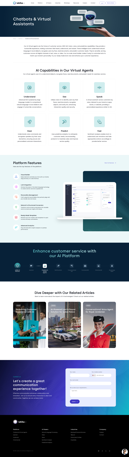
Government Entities (76, 437)
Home (32, 3)
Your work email (74, 380)
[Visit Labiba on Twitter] (106, 451)
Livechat (15, 435)
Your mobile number (97, 372)
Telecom (73, 435)
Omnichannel (16, 440)
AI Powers (48, 3)
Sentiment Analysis (47, 440)
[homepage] (19, 2)
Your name (72, 372)
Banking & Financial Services (78, 432)
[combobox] (94, 375)
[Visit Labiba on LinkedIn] (98, 451)
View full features (109, 163)
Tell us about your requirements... (78, 387)
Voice (43, 437)
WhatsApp (67, 3)
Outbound (16, 437)
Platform (40, 3)
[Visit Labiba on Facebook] (102, 451)
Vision (43, 435)
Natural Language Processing (49, 432)
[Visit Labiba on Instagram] (109, 451)
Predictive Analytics (47, 442)
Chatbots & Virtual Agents (20, 432)
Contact (93, 3)
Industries (57, 3)
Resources (76, 3)
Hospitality (73, 440)
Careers (85, 3)
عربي (102, 3)
